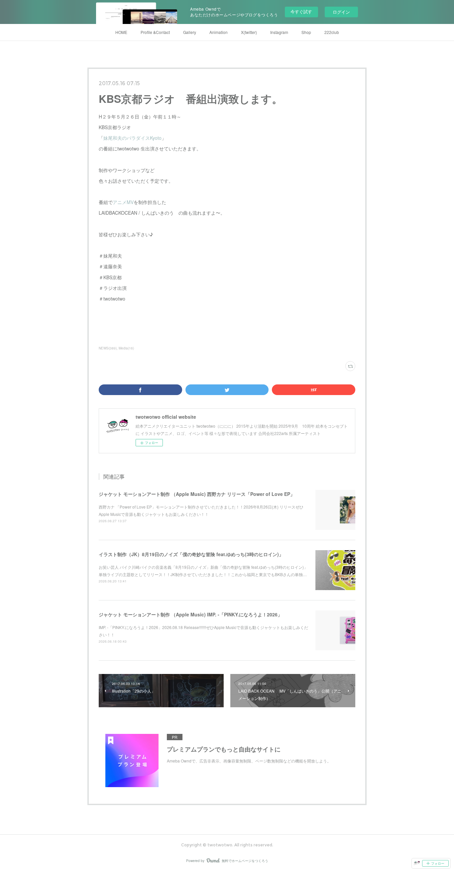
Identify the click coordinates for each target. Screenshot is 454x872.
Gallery (189, 32)
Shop (306, 32)
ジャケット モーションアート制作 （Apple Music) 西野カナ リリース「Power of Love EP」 (197, 494)
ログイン (341, 12)
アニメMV (123, 202)
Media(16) (126, 348)
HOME (121, 32)
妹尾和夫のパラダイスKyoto (132, 137)
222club (331, 32)
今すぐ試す (301, 11)
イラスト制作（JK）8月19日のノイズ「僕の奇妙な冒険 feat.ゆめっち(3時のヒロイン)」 (191, 554)
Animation (218, 32)
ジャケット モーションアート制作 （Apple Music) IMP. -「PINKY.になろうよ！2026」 (190, 614)
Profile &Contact (155, 32)
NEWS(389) (108, 348)
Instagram (279, 32)
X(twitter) (249, 32)
